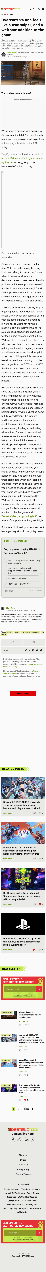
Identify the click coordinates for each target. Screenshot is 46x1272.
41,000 (26, 1109)
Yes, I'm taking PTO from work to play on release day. (24, 561)
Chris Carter (11, 52)
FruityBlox (23, 1208)
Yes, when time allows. (17, 578)
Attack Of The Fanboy (15, 1193)
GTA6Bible (22, 1212)
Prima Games (33, 1193)
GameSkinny (30, 1201)
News (11, 15)
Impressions (26, 632)
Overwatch (35, 632)
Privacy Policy (29, 995)
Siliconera (11, 1197)
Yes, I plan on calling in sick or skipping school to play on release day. (22, 570)
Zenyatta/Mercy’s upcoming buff (19, 516)
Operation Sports (15, 1204)
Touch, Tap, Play (9, 1208)
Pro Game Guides (11, 1189)
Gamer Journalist (15, 1201)
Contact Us (23, 1164)
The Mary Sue (31, 1204)
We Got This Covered (27, 1197)
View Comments (23, 693)
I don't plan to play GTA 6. (19, 584)
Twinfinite (25, 1189)
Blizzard (9, 632)
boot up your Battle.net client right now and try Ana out (22, 158)
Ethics (23, 1160)
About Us (23, 1155)
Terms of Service (17, 995)
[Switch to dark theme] (39, 9)
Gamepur (36, 1189)
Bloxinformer (36, 1208)
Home (3, 15)
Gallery (17, 632)
